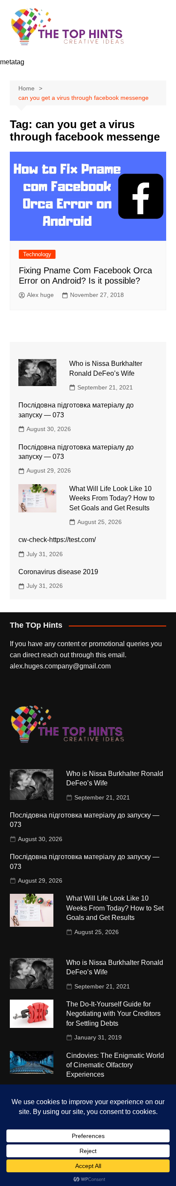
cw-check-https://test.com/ (57, 539)
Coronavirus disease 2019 (58, 571)
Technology (37, 254)
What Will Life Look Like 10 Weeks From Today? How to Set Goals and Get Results (112, 498)
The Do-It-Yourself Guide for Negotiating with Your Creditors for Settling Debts (113, 1013)
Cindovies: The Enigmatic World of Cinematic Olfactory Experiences (115, 1065)
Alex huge (40, 294)
